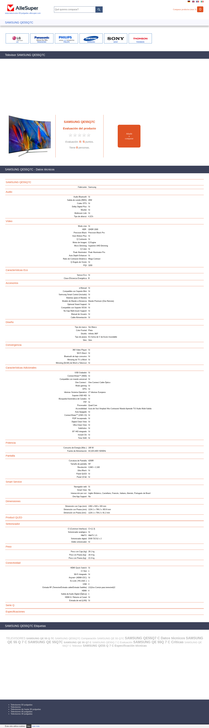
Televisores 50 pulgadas (21, 705)
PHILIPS (67, 42)
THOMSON (140, 42)
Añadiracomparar (129, 136)
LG (17, 42)
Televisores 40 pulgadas (21, 711)
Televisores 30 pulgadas (21, 714)
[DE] (189, 2)
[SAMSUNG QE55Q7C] (28, 157)
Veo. (29, 726)
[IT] (202, 2)
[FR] (198, 2)
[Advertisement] (90, 88)
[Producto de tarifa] (70, 136)
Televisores (16, 707)
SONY (115, 42)
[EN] (193, 2)
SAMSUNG (91, 42)
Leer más (36, 726)
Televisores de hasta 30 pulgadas (26, 709)
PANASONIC (41, 42)
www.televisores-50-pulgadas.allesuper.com (23, 13)
